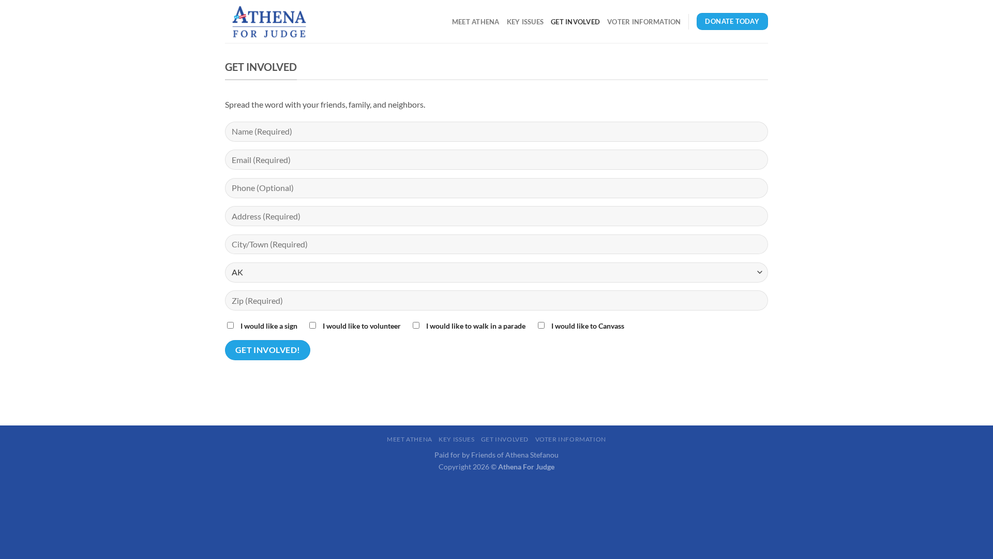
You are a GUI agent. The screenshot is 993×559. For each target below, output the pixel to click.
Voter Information (644, 22)
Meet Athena (476, 22)
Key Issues (525, 22)
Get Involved (575, 22)
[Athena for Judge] (276, 21)
